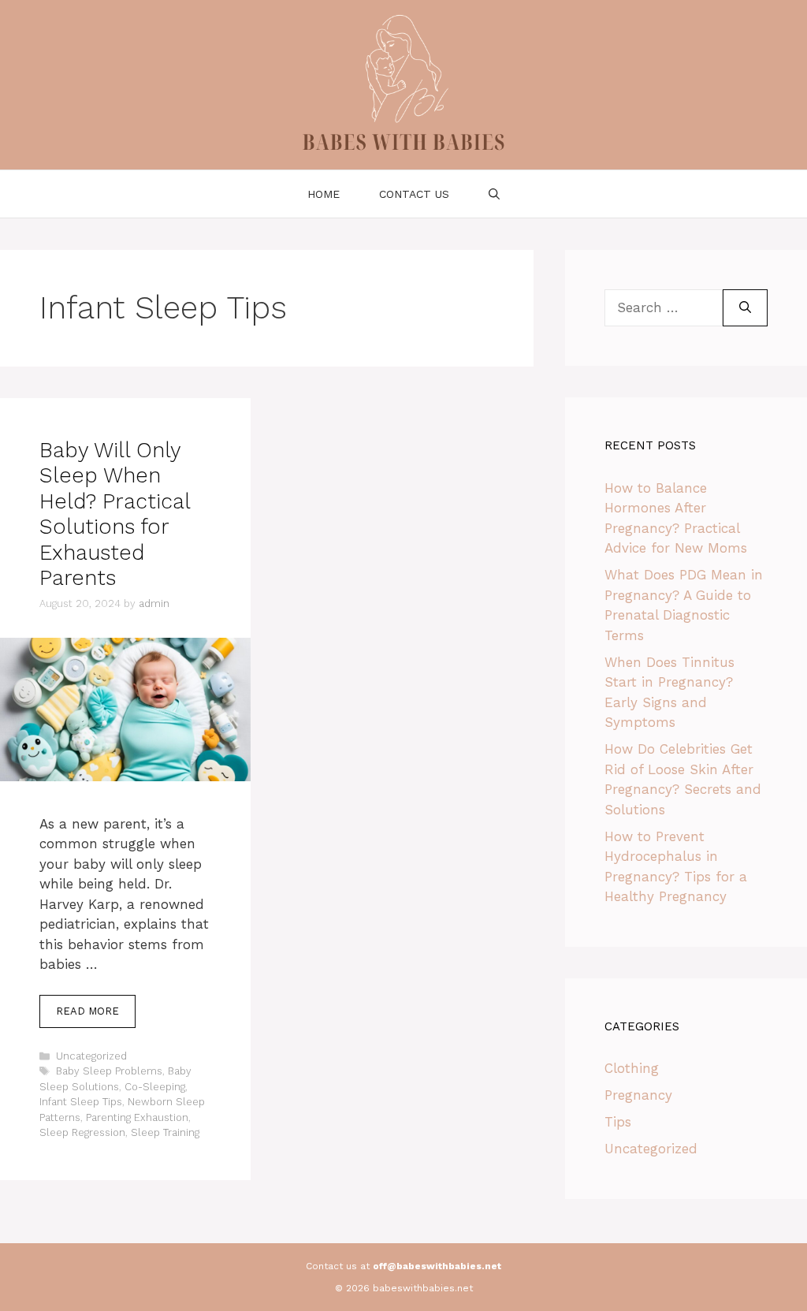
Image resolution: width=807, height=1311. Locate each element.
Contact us (414, 194)
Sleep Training (165, 1132)
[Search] (745, 308)
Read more (87, 1011)
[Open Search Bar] (494, 194)
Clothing (631, 1068)
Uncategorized (91, 1056)
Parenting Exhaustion (137, 1117)
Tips (617, 1122)
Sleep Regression (82, 1132)
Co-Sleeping (155, 1087)
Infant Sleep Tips (80, 1102)
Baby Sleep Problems (109, 1071)
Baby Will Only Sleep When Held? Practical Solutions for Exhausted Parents (114, 514)
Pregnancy (638, 1095)
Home (323, 194)
